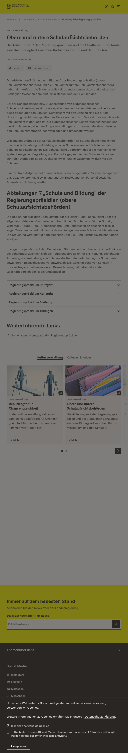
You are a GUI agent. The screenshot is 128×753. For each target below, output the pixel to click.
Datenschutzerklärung (100, 716)
